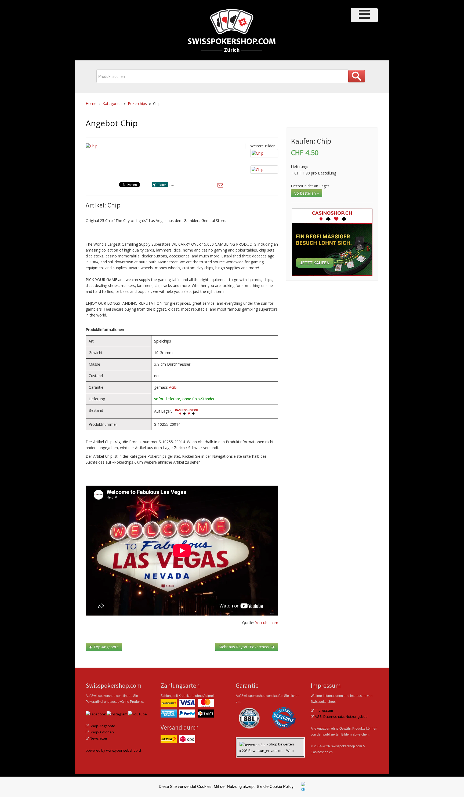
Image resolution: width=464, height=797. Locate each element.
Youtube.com (266, 622)
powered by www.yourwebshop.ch (114, 750)
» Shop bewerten (280, 744)
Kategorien (112, 103)
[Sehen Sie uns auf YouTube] (137, 713)
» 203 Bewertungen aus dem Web (267, 750)
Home (91, 103)
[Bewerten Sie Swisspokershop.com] (253, 744)
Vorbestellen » (306, 193)
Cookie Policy (281, 786)
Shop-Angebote (102, 725)
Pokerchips (137, 103)
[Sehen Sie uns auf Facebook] (96, 713)
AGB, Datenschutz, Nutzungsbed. (341, 716)
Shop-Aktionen (102, 732)
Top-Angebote (105, 646)
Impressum (324, 710)
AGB (173, 387)
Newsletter (98, 738)
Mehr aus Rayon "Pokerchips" (245, 646)
